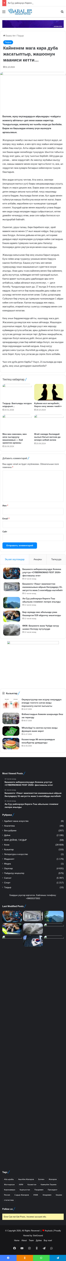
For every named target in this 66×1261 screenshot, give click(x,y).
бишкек (59, 1195)
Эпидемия (46, 1195)
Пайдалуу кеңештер (14, 873)
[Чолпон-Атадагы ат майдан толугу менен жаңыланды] (54, 940)
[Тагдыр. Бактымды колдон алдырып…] (17, 392)
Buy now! (48, 1240)
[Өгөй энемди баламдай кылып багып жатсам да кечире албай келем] (49, 423)
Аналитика (9, 826)
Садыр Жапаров (21, 1195)
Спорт (7, 883)
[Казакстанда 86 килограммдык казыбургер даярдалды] (10, 743)
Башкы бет (10, 36)
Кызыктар (9, 849)
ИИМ (21, 1185)
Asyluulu (48, 1231)
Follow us (7, 1209)
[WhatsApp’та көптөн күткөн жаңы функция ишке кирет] (10, 731)
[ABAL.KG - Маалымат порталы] (20, 11)
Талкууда (56, 559)
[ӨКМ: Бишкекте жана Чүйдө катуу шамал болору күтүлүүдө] (11, 630)
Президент (52, 1190)
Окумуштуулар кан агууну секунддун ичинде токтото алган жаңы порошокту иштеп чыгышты (41, 702)
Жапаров (53, 1179)
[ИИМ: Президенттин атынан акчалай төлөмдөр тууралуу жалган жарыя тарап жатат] (12, 1050)
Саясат (7, 878)
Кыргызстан (25, 1190)
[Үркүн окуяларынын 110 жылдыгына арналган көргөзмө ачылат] (54, 928)
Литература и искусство (16, 854)
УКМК (35, 1195)
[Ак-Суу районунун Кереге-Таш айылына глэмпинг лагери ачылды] (11, 602)
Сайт (4, 531)
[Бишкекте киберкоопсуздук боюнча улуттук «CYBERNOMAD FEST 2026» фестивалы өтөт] (11, 573)
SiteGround (38, 1235)
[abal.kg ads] (33, 24)
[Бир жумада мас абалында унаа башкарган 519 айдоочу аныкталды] (11, 616)
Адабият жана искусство (16, 821)
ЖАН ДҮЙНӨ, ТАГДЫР (15, 840)
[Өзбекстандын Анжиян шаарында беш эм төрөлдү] (10, 718)
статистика (9, 1200)
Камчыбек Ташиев (48, 1185)
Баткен (41, 1179)
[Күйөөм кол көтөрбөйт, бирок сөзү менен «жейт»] (49, 392)
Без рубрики (10, 830)
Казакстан (31, 1185)
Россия (7, 1195)
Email (5, 518)
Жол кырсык (9, 1185)
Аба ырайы (9, 1179)
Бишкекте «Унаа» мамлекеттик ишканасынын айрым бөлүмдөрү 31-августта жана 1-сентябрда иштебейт (42, 587)
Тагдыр (20, 36)
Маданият (9, 859)
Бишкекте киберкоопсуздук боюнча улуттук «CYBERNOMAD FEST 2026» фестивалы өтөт (41, 572)
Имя (5, 505)
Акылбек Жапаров (26, 1179)
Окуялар (8, 868)
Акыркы (38, 559)
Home (16, 1240)
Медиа (7, 864)
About (24, 1240)
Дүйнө (7, 835)
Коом (6, 845)
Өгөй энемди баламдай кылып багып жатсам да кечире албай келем (47, 437)
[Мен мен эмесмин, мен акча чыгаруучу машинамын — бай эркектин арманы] (17, 423)
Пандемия (38, 1190)
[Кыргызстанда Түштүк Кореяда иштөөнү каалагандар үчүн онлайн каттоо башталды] (33, 940)
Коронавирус (9, 1190)
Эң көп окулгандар (14, 559)
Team (31, 1240)
